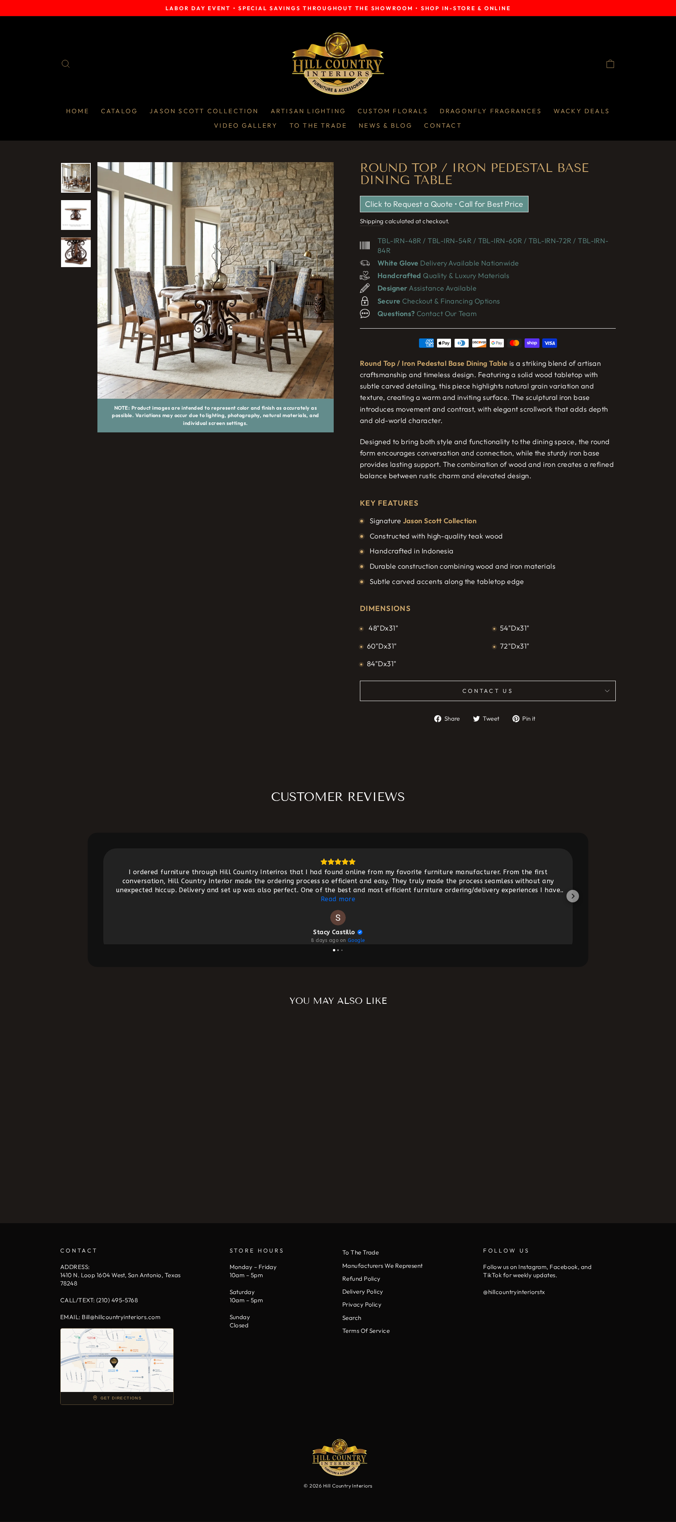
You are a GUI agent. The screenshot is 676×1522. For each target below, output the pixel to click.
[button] (103, 896)
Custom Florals (393, 111)
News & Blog (385, 125)
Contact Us (487, 690)
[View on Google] (338, 917)
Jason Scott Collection (204, 111)
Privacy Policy (361, 1304)
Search (351, 1317)
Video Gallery (246, 125)
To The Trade (318, 125)
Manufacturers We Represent (382, 1265)
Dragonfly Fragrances (491, 111)
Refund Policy (361, 1278)
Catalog (119, 111)
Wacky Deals (582, 111)
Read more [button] (338, 899)
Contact (443, 125)
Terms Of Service (366, 1330)
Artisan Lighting (308, 111)
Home (77, 111)
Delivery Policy (362, 1291)
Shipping (372, 221)
